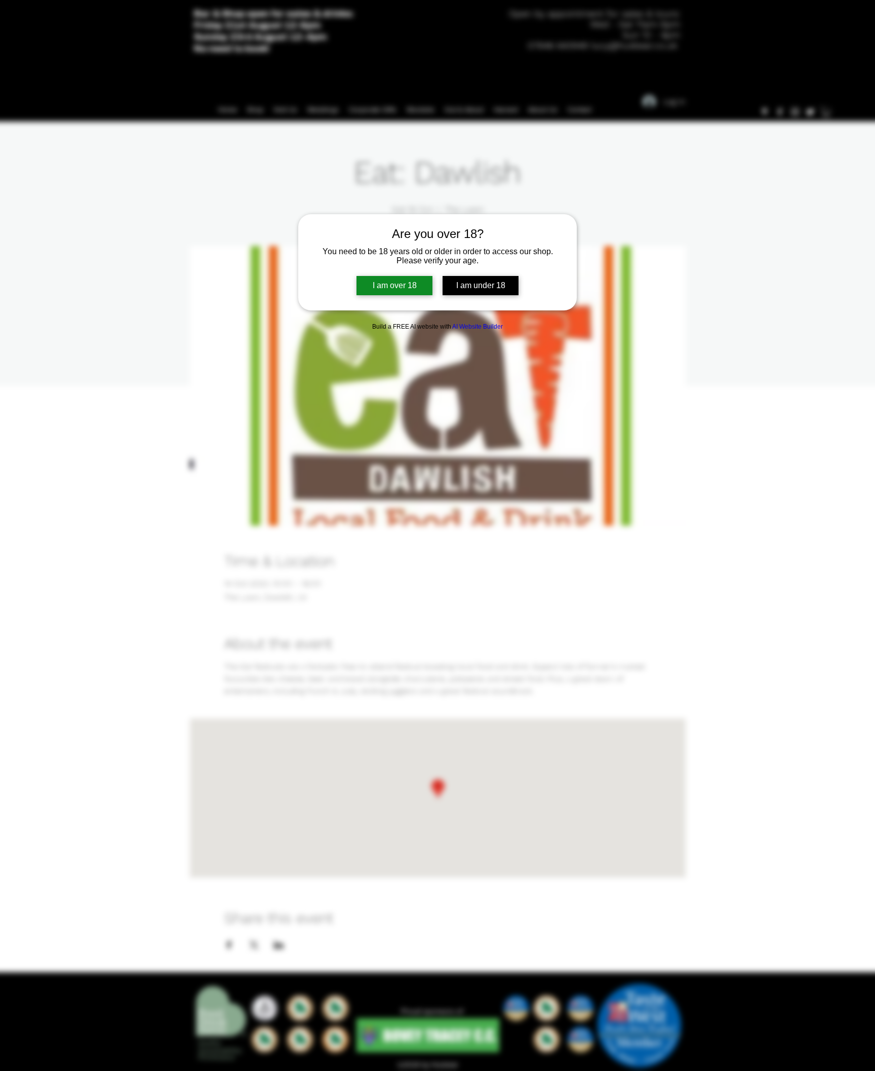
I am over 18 (395, 285)
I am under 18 (480, 285)
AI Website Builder (477, 326)
